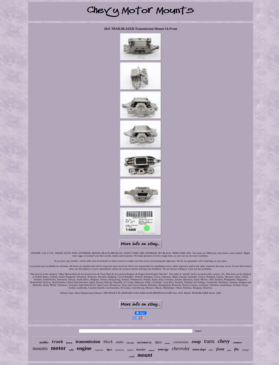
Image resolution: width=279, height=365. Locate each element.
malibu (43, 342)
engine (84, 348)
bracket (140, 349)
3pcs (158, 342)
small (131, 356)
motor (58, 348)
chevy (224, 341)
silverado (130, 343)
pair (211, 350)
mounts (40, 348)
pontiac (167, 343)
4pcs (109, 349)
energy (163, 349)
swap (196, 341)
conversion (180, 342)
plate (229, 350)
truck (57, 342)
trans (209, 341)
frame (69, 342)
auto (119, 342)
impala (130, 349)
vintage (245, 350)
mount (145, 355)
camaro (237, 342)
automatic (144, 342)
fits (236, 349)
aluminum (119, 350)
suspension (99, 350)
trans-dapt (199, 349)
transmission (88, 341)
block (108, 341)
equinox (152, 350)
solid (71, 350)
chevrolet (180, 348)
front (220, 349)
